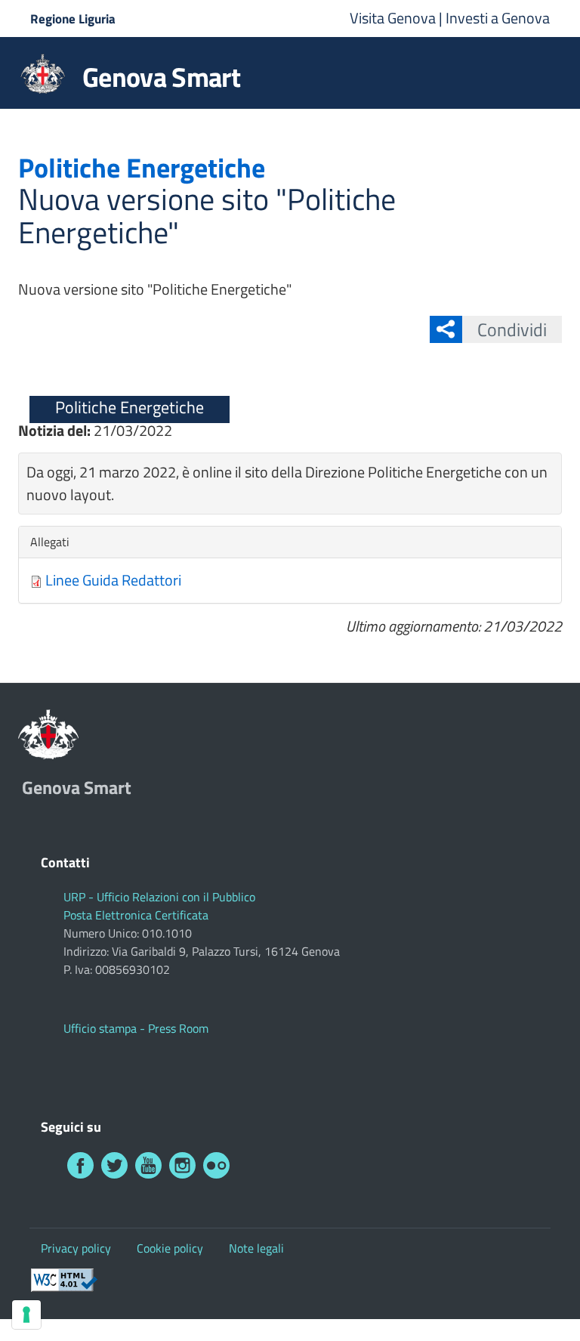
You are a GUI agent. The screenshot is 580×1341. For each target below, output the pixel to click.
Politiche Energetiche (129, 407)
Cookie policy (170, 1248)
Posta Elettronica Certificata (135, 915)
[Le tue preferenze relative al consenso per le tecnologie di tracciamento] (26, 1314)
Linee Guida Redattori (113, 580)
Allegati (53, 542)
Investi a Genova (498, 17)
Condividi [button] (512, 329)
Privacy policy (76, 1248)
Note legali (256, 1248)
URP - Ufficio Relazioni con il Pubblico (159, 897)
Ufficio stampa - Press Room (135, 1028)
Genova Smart (161, 77)
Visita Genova (394, 17)
